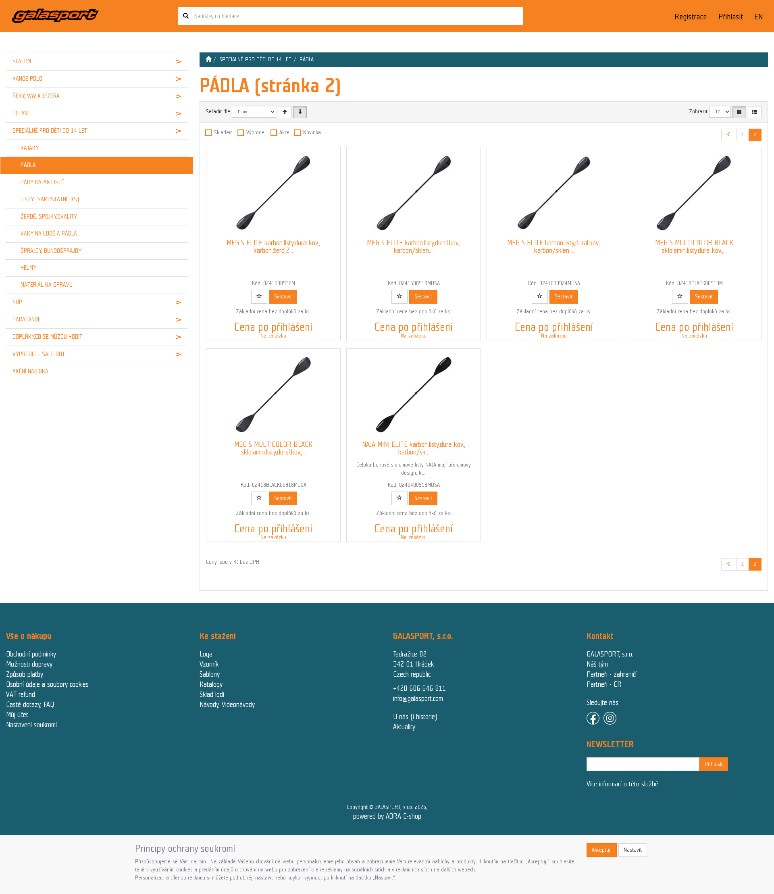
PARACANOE (26, 319)
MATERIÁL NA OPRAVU (47, 284)
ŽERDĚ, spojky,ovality (49, 216)
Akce (284, 132)
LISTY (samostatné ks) (50, 199)
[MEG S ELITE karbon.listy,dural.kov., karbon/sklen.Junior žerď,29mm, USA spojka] (554, 193)
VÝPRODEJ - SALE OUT (38, 354)
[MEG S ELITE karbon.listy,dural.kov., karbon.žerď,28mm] (273, 193)
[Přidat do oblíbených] (259, 297)
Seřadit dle (218, 111)
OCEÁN (20, 113)
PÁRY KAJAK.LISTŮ (42, 182)
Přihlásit (730, 17)
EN (758, 17)
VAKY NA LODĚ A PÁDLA (49, 233)
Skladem (223, 132)
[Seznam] (755, 112)
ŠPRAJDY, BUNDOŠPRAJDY (51, 251)
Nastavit (633, 850)
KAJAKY (30, 148)
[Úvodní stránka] (208, 59)
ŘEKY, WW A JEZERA (36, 96)
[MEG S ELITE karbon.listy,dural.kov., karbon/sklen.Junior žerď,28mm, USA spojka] (413, 193)
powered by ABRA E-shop (387, 816)
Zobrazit (698, 111)
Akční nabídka (30, 371)
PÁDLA (28, 165)
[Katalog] (739, 112)
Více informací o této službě (622, 784)
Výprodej (256, 132)
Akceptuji (602, 850)
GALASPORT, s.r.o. (610, 654)
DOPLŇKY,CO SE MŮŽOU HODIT (47, 336)
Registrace (690, 17)
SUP (17, 302)
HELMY (28, 268)
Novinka (312, 132)
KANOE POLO (27, 78)
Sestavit (283, 297)
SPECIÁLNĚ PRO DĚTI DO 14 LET (49, 130)
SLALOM (21, 61)
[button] (172, 61)
